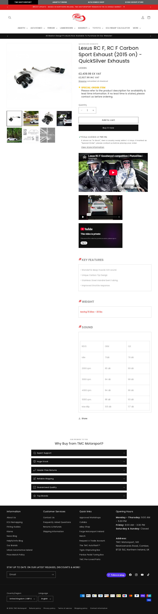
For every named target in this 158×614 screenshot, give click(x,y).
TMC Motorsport (23, 2)
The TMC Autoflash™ (89, 545)
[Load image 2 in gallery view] (31, 118)
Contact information (99, 608)
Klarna (10, 531)
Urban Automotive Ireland (19, 550)
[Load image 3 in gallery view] (47, 118)
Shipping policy (81, 608)
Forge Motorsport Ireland (91, 531)
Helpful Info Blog (15, 540)
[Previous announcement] (7, 7)
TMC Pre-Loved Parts (89, 559)
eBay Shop (84, 526)
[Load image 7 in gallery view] (47, 135)
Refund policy (35, 608)
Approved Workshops (90, 517)
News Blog (12, 536)
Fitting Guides (13, 526)
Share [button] (84, 418)
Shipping (82, 81)
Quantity (83, 105)
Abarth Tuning (60, 2)
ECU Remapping (15, 522)
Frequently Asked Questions (57, 522)
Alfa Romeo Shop (96, 2)
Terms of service (65, 608)
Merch (82, 536)
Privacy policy (49, 608)
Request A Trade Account (92, 540)
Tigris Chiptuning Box (89, 550)
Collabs (83, 522)
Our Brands (12, 545)
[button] (10, 17)
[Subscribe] (53, 574)
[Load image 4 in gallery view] (64, 118)
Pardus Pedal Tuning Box (91, 554)
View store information (92, 147)
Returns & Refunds (52, 526)
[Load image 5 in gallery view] (14, 135)
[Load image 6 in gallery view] (31, 135)
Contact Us (49, 517)
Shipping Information (53, 531)
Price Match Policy (16, 554)
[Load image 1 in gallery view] (14, 118)
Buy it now (108, 127)
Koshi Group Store (134, 2)
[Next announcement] (150, 7)
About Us (11, 517)
